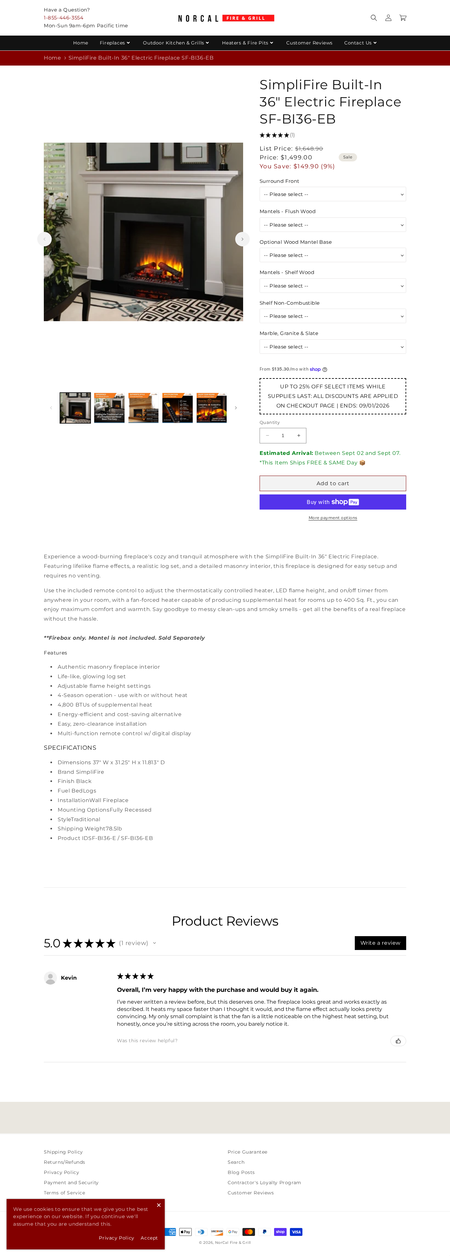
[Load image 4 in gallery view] (177, 408)
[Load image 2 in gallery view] (109, 408)
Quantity (270, 422)
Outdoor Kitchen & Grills (173, 43)
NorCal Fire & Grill (233, 1242)
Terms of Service (64, 1193)
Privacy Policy (61, 1172)
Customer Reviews (309, 43)
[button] (374, 18)
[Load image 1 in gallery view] (75, 408)
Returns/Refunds (64, 1162)
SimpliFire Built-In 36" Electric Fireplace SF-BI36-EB (141, 58)
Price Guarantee (247, 1152)
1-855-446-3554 (63, 17)
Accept (149, 1238)
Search (236, 1162)
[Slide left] (44, 239)
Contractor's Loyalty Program (264, 1183)
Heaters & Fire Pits (245, 43)
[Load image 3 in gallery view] (143, 408)
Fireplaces (112, 43)
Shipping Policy (63, 1152)
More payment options (333, 517)
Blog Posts (241, 1172)
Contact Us (358, 43)
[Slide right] (242, 239)
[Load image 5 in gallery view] (211, 408)
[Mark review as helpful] (398, 1041)
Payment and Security (71, 1183)
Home (80, 43)
